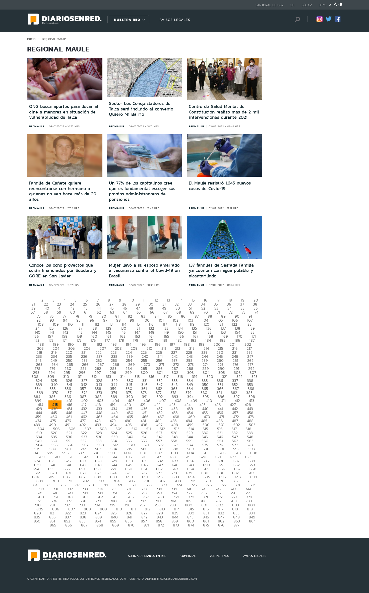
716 (63, 485)
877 (236, 525)
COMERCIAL (188, 556)
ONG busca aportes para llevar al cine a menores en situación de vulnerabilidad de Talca (63, 112)
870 (131, 525)
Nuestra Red (127, 19)
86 (183, 316)
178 (121, 340)
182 (179, 340)
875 (206, 525)
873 (176, 525)
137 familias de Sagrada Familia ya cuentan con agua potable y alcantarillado (221, 270)
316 (151, 376)
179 (135, 340)
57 (33, 312)
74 (256, 312)
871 (146, 525)
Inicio (31, 38)
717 (77, 485)
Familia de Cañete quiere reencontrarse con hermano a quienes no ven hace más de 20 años (62, 191)
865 (53, 525)
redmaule (36, 126)
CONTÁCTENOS (219, 556)
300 (144, 372)
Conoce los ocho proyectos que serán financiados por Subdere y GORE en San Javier (63, 270)
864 (252, 521)
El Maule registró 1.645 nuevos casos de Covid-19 (220, 186)
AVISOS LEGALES (174, 19)
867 (84, 525)
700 (55, 481)
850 (37, 521)
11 (144, 300)
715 (48, 485)
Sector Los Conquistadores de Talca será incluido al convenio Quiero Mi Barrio (141, 108)
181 (164, 340)
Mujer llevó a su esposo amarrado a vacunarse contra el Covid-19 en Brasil (144, 270)
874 (191, 525)
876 (221, 525)
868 (99, 525)
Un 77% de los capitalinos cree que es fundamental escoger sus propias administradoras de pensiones (142, 191)
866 (68, 525)
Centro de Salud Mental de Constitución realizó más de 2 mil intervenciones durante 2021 (224, 112)
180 (150, 340)
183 (193, 340)
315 (137, 376)
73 (243, 312)
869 (115, 525)
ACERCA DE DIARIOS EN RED (147, 556)
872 (161, 525)
